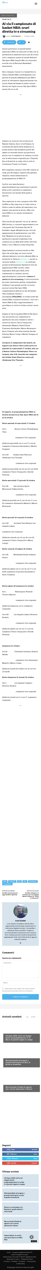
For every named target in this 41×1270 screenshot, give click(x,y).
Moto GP (8, 1056)
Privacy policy (31, 1261)
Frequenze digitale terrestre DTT (22, 1252)
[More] (29, 42)
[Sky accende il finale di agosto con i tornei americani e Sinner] (20, 1080)
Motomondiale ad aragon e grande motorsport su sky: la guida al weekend (17, 1062)
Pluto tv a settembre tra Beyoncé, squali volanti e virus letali (13, 1209)
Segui (35, 1154)
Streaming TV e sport (13, 1259)
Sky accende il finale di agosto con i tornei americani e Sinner (18, 1088)
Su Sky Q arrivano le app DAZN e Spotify (10, 894)
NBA (4, 881)
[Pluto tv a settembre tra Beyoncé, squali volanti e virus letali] (31, 1209)
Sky (25, 881)
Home (4, 15)
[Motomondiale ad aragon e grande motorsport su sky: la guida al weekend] (20, 1055)
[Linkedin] (20, 942)
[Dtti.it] (15, 4)
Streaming (7, 884)
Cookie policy (20, 1264)
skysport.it (24, 259)
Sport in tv (10, 15)
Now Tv (8, 1031)
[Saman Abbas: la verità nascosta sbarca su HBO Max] (31, 1237)
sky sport (33, 881)
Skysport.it (20, 262)
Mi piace (34, 1149)
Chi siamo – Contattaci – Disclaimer (14, 1261)
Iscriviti (34, 1163)
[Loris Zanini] (4, 36)
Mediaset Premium (27, 1259)
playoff (12, 881)
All (27, 1017)
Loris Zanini (16, 36)
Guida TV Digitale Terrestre (19, 1255)
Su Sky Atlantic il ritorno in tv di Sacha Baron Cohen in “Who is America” (30, 895)
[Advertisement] (20, 116)
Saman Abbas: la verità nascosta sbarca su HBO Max (13, 1237)
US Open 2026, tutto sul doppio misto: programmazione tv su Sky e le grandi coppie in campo (19, 1038)
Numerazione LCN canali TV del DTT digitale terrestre (19, 1257)
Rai (19, 881)
